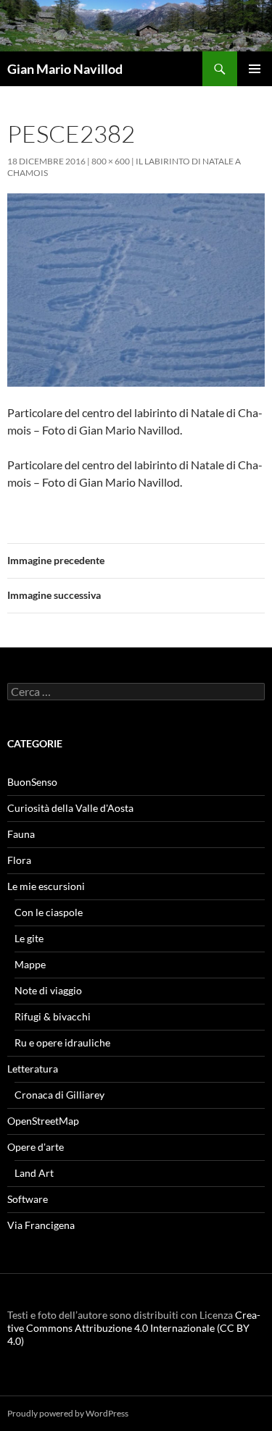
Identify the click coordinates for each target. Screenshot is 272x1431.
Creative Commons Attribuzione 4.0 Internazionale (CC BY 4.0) (133, 1328)
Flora (19, 860)
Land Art (34, 1173)
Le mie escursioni (46, 886)
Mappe (30, 964)
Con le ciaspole (49, 912)
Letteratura (32, 1068)
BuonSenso (32, 782)
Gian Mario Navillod (65, 69)
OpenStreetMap (43, 1121)
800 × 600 (110, 161)
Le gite (29, 938)
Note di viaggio (48, 990)
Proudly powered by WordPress (67, 1413)
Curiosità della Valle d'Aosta (70, 808)
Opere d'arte (35, 1147)
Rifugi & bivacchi (53, 1016)
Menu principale (254, 68)
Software (27, 1199)
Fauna (21, 834)
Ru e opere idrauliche (62, 1042)
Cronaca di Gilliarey (59, 1094)
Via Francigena (41, 1225)
